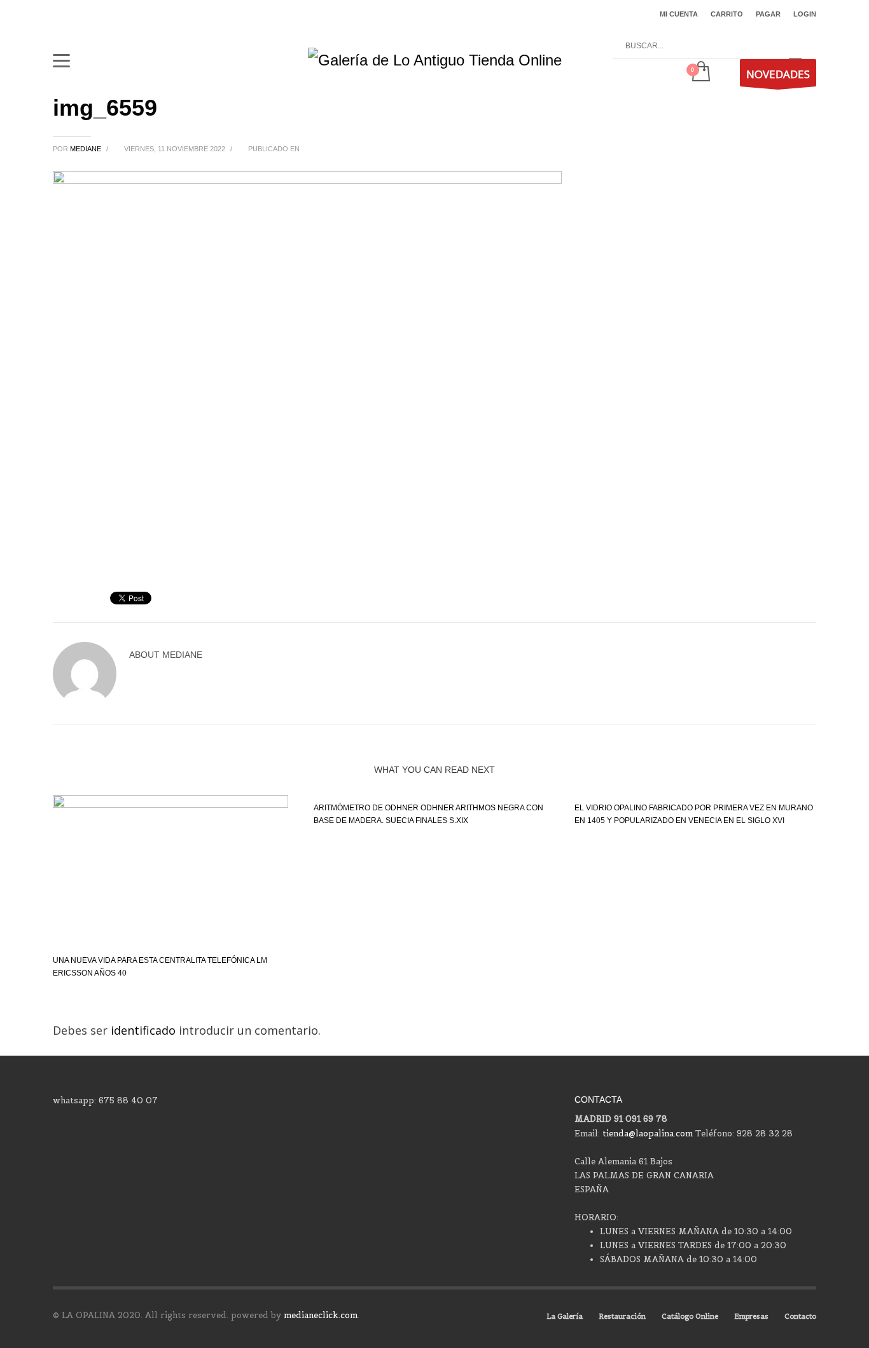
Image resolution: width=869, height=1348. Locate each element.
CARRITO (727, 14)
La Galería (564, 1316)
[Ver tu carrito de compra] (700, 72)
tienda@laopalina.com (647, 1133)
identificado (145, 1030)
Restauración (622, 1316)
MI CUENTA (679, 14)
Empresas (751, 1316)
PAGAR (768, 14)
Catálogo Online (690, 1316)
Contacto (800, 1316)
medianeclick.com (321, 1315)
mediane (86, 149)
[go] (795, 46)
